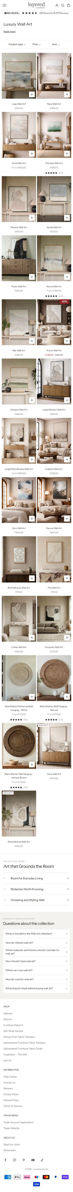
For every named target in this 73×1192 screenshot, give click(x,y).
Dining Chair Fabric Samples (19, 1037)
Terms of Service (13, 1106)
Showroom (10, 1150)
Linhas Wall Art (19, 647)
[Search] (62, 5)
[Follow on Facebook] (5, 1160)
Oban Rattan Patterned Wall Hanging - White (19, 708)
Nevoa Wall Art (54, 286)
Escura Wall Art (54, 528)
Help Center (10, 1076)
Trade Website (11, 1128)
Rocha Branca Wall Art (19, 587)
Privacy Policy (11, 1094)
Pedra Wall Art (19, 286)
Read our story (12, 1144)
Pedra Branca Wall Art (19, 841)
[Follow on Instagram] (14, 1160)
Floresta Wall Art (54, 163)
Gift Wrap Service (13, 1031)
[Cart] (68, 5)
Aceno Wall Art (54, 350)
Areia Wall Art (19, 163)
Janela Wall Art (54, 227)
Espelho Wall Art (54, 469)
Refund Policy (11, 1100)
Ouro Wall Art (19, 528)
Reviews (8, 1088)
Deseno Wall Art (19, 227)
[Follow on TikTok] (42, 1160)
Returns (8, 1019)
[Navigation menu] (4, 5)
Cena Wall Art (54, 774)
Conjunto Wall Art (54, 647)
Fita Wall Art (54, 587)
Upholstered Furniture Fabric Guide (23, 1048)
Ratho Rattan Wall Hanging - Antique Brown (19, 776)
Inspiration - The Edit (15, 1054)
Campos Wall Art (18, 409)
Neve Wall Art (54, 104)
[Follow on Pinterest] (24, 1160)
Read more (9, 31)
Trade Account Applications (19, 1122)
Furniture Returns (13, 1025)
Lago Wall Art (19, 104)
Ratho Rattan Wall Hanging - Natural (54, 708)
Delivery (8, 1013)
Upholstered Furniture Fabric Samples (25, 1042)
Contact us (9, 1082)
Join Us (8, 1060)
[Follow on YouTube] (33, 1160)
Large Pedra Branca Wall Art (19, 469)
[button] (17, 44)
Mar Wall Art (19, 350)
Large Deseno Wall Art (54, 409)
